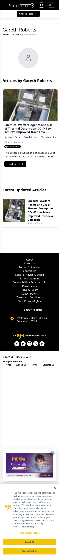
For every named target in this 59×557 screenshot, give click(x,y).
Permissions (29, 286)
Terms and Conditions (30, 297)
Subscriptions (29, 293)
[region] (29, 520)
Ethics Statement (30, 278)
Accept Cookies (29, 551)
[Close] (55, 488)
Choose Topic (26, 13)
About (29, 259)
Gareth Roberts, (31, 137)
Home (6, 34)
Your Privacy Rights (29, 301)
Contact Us (29, 271)
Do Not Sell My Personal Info (29, 282)
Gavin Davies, (15, 137)
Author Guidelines (29, 267)
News (34, 364)
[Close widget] (52, 453)
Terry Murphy (48, 137)
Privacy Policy (30, 290)
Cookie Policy (27, 526)
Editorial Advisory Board (29, 274)
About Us (21, 364)
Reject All (29, 542)
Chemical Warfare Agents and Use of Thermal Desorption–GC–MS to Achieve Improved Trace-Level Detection (41, 210)
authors (15, 34)
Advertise (29, 263)
